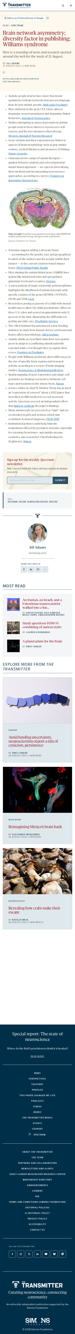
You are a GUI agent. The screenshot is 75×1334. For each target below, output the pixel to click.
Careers (37, 1191)
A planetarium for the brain (42, 641)
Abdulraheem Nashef (51, 615)
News (6, 25)
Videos (37, 1106)
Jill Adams (13, 63)
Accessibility (37, 1224)
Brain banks (15, 820)
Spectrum (17, 25)
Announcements (37, 1185)
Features (37, 1084)
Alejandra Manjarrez (26, 834)
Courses (37, 1129)
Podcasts (37, 1101)
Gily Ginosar (52, 613)
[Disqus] (37, 978)
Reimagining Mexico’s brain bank (35, 827)
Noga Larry (29, 615)
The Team (37, 1157)
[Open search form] (63, 5)
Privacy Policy (37, 1219)
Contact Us (37, 1230)
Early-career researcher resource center (38, 1174)
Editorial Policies (37, 1207)
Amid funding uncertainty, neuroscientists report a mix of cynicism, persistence (33, 742)
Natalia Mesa (20, 920)
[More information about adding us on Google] (47, 18)
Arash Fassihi (34, 613)
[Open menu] (71, 5)
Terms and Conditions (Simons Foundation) (37, 1202)
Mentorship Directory (37, 1180)
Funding (13, 730)
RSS (37, 1196)
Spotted (53, 502)
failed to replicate (24, 406)
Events (37, 1123)
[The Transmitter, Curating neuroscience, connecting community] (19, 5)
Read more (37, 1056)
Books (37, 1112)
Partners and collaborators (37, 1163)
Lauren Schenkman (38, 632)
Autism (22, 502)
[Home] (37, 1284)
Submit (60, 480)
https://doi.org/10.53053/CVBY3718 (37, 79)
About (37, 1152)
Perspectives (37, 1079)
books (37, 1118)
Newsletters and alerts (37, 1168)
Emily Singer (33, 646)
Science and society (37, 502)
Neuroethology (17, 901)
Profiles (37, 1090)
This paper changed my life (37, 1095)
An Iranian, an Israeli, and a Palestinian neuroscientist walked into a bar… (42, 604)
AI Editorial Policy (37, 1213)
